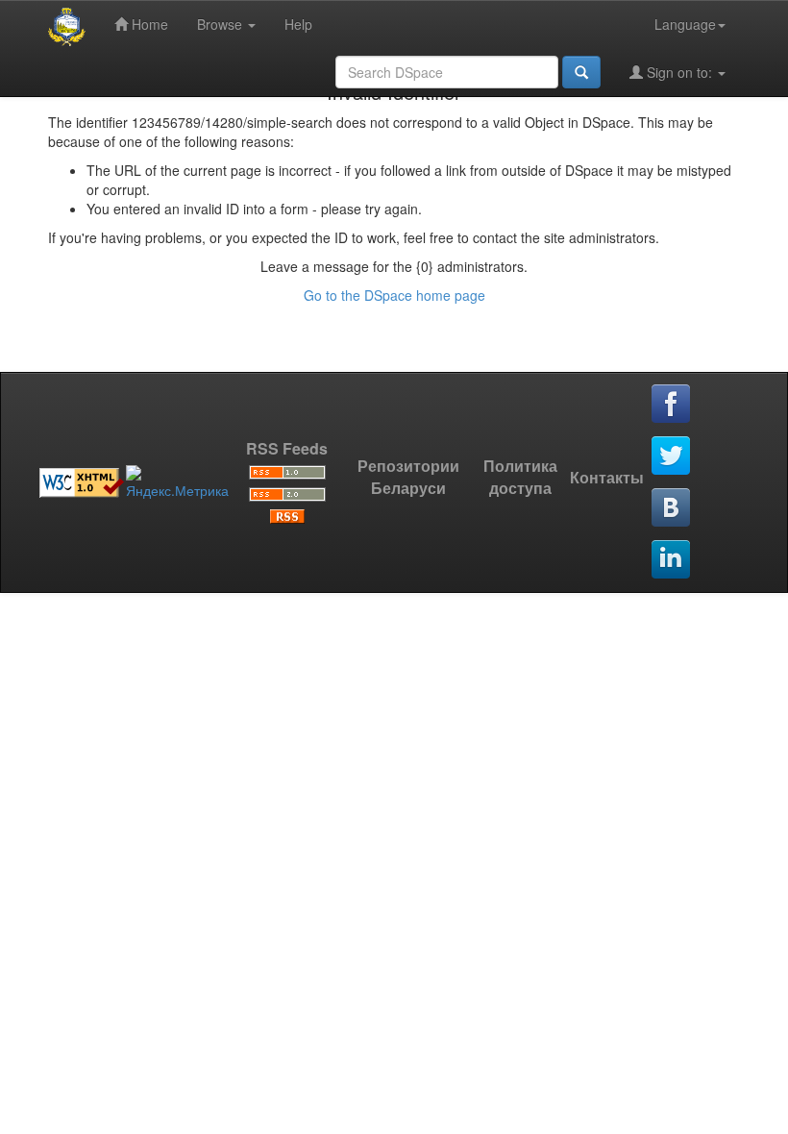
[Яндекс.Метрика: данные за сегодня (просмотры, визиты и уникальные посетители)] (177, 482)
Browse (221, 24)
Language (685, 24)
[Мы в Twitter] (672, 456)
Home (148, 24)
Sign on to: (679, 72)
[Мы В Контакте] (672, 508)
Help (298, 24)
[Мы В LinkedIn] (672, 560)
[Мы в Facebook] (672, 404)
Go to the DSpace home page (394, 295)
